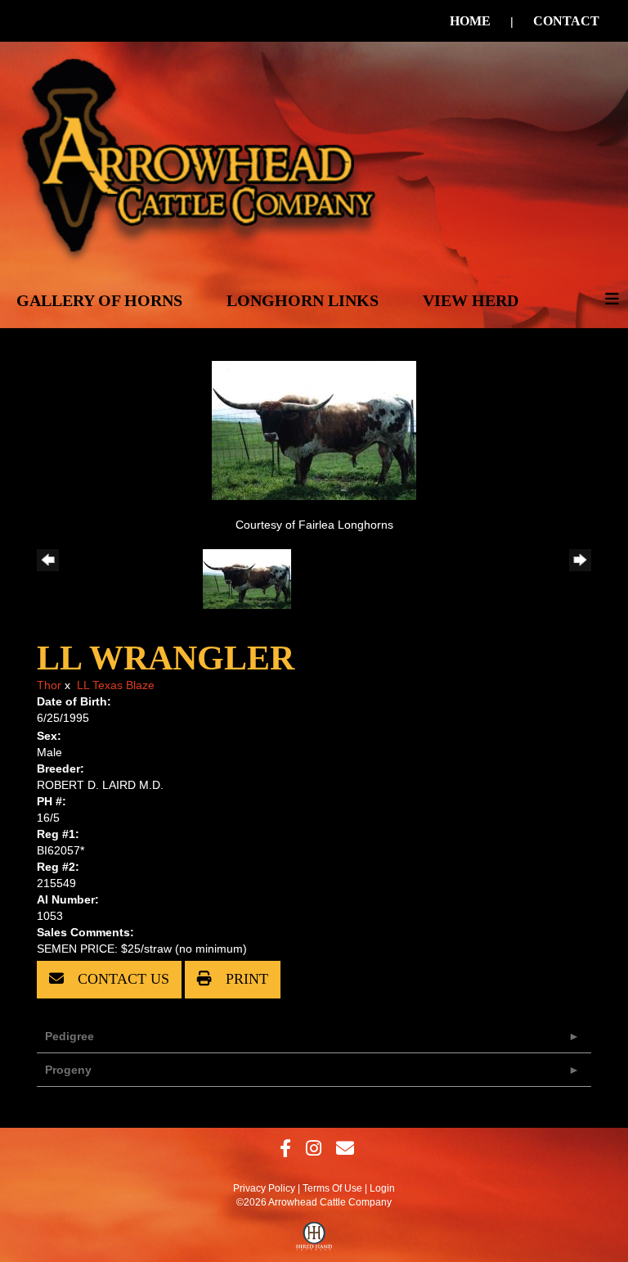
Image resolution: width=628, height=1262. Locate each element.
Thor (49, 685)
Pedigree (69, 1036)
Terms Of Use (332, 1188)
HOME (470, 21)
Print (245, 979)
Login (382, 1188)
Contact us (121, 979)
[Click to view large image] (314, 429)
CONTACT (566, 21)
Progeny (68, 1069)
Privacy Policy (264, 1188)
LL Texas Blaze (116, 685)
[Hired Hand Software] (314, 1240)
